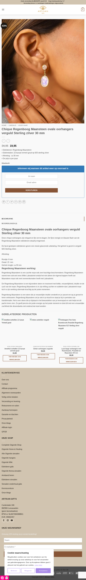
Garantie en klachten (10, 414)
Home (4, 125)
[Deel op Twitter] (12, 202)
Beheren (14, 571)
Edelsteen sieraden (9, 480)
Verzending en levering (11, 401)
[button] (3, 9)
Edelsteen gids (8, 467)
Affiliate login (7, 427)
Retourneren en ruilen (10, 406)
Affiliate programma (9, 388)
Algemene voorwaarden (11, 393)
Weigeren (28, 571)
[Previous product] (8, 141)
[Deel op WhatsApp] (4, 202)
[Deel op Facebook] (8, 202)
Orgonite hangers (8, 458)
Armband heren (8, 475)
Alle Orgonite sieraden (10, 454)
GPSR (4, 432)
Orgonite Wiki (7, 462)
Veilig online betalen (10, 397)
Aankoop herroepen (9, 410)
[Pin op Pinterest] (20, 202)
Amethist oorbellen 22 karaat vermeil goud (14, 350)
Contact (5, 384)
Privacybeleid (7, 419)
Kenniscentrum (8, 488)
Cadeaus (12, 125)
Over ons (5, 380)
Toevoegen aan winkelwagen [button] (15, 358)
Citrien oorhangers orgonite (43, 349)
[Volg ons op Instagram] (8, 520)
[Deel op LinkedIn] (24, 202)
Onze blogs (6, 423)
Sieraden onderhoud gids (12, 484)
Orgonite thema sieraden (11, 471)
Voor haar (23, 125)
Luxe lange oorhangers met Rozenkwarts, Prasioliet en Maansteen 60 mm (71, 351)
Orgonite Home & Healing (12, 449)
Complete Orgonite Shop (11, 445)
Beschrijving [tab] (7, 219)
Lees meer (38, 565)
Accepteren (43, 571)
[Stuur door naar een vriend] (16, 202)
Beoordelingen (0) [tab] (9, 223)
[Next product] (3, 141)
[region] (29, 562)
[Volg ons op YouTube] (12, 520)
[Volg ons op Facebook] (4, 520)
